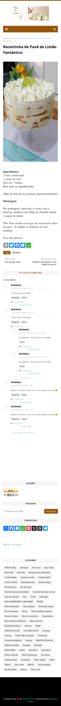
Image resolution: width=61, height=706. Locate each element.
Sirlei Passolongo (29, 655)
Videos (8, 664)
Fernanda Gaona (45, 606)
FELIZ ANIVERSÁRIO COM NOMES (19, 601)
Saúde (22, 650)
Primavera (42, 635)
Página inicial (9, 38)
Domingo (43, 596)
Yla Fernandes (44, 664)
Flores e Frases (12, 544)
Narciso (28, 626)
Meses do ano (36, 621)
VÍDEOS (31, 664)
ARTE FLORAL (10, 567)
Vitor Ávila (19, 664)
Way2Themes (28, 699)
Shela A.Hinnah (11, 655)
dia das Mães (10, 669)
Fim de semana (11, 611)
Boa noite (9, 572)
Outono (8, 635)
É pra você (35, 669)
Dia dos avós (10, 587)
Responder (15, 298)
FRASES (40, 601)
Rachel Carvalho (12, 645)
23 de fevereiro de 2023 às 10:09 (32, 333)
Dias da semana (12, 596)
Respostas (18, 301)
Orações (46, 630)
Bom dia (21, 572)
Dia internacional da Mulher (17, 592)
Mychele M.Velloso (13, 626)
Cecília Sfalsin (11, 577)
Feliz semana (29, 606)
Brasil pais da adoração (39, 572)
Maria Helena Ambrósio (15, 621)
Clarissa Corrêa (27, 577)
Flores (25, 611)
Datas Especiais (28, 582)
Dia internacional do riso (44, 592)
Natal (38, 626)
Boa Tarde (49, 567)
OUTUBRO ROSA (31, 630)
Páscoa (29, 640)
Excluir (24, 298)
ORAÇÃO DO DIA (12, 630)
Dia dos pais (25, 587)
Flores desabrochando (41, 611)
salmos (23, 669)
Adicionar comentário (23, 432)
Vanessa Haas (11, 659)
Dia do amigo (45, 582)
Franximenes (47, 616)
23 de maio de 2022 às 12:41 (22, 288)
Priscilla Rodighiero (13, 640)
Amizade (24, 567)
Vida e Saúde (39, 659)
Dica (25, 596)
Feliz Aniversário (12, 606)
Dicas (33, 596)
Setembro (33, 650)
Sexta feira (46, 650)
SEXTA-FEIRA (10, 650)
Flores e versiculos (30, 616)
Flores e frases (11, 616)
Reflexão (38, 645)
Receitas (20, 38)
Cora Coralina (11, 582)
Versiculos (25, 659)
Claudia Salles (44, 577)
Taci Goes (45, 655)
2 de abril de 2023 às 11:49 (22, 385)
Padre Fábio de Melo (24, 635)
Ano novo (36, 567)
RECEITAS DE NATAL (44, 640)
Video (51, 659)
